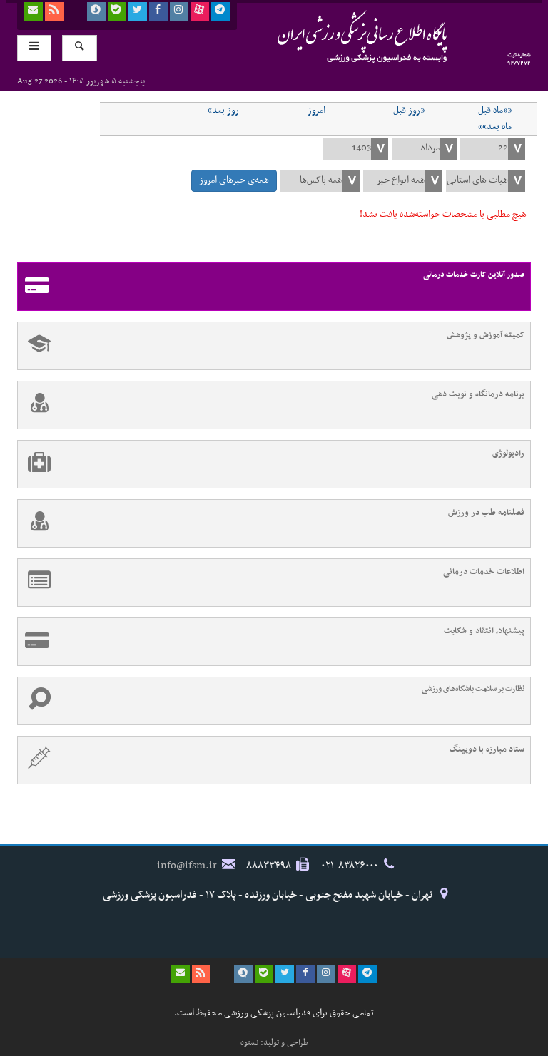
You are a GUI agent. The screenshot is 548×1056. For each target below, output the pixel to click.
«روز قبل (409, 110)
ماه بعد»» (495, 127)
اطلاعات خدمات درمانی (483, 572)
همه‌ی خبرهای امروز (234, 180)
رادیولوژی (508, 453)
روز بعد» (223, 110)
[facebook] (158, 11)
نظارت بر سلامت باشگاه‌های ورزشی (473, 689)
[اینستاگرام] (179, 11)
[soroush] (96, 11)
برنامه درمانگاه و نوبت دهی (478, 394)
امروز (316, 110)
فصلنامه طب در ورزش (486, 513)
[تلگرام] (220, 11)
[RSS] (54, 11)
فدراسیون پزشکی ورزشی (334, 36)
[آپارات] (200, 11)
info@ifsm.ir (187, 865)
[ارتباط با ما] (33, 11)
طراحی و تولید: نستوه (274, 1042)
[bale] (117, 11)
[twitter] (137, 11)
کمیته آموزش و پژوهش (485, 335)
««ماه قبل (495, 110)
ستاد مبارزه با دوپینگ (487, 749)
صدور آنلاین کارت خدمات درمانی (473, 275)
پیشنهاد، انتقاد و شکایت (484, 631)
